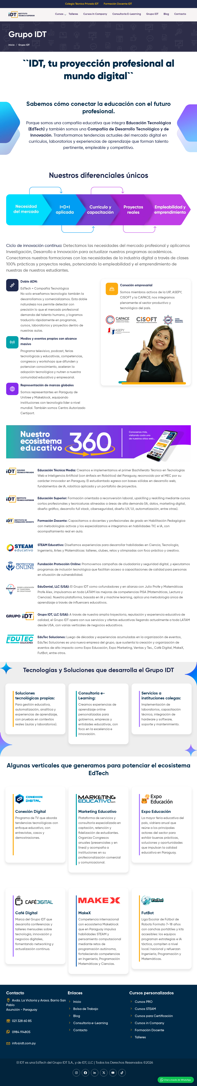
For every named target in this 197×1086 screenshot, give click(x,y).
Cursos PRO (144, 1002)
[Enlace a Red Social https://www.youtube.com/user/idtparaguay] (113, 1073)
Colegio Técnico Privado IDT (81, 4)
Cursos (59, 14)
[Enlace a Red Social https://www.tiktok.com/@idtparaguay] (122, 1073)
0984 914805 (21, 1032)
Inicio (77, 1002)
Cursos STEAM (145, 1009)
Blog (166, 14)
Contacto (180, 14)
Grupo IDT (152, 14)
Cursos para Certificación (154, 1016)
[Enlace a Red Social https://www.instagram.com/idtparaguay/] (76, 1073)
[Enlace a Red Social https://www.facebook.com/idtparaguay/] (85, 1073)
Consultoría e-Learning (126, 14)
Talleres (73, 14)
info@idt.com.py (24, 1043)
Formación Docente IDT (118, 4)
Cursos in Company (95, 14)
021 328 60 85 (22, 1021)
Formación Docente (149, 1030)
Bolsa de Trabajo (85, 1009)
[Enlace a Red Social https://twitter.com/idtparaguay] (104, 1073)
